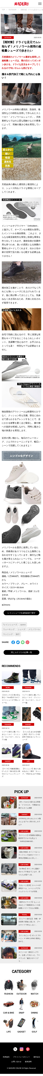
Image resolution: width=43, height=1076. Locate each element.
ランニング (8, 634)
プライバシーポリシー (21, 1057)
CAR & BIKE (8, 1012)
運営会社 (36, 1057)
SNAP (21, 1012)
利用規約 (6, 1057)
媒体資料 (28, 1062)
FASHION (8, 994)
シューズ (21, 629)
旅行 (18, 634)
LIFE (9, 1031)
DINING (34, 1012)
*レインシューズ (10, 625)
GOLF (34, 1031)
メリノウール (34, 629)
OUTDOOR (12, 10)
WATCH (34, 994)
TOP (3, 10)
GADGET (21, 1031)
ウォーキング (9, 629)
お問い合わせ (16, 1062)
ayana (23, 625)
